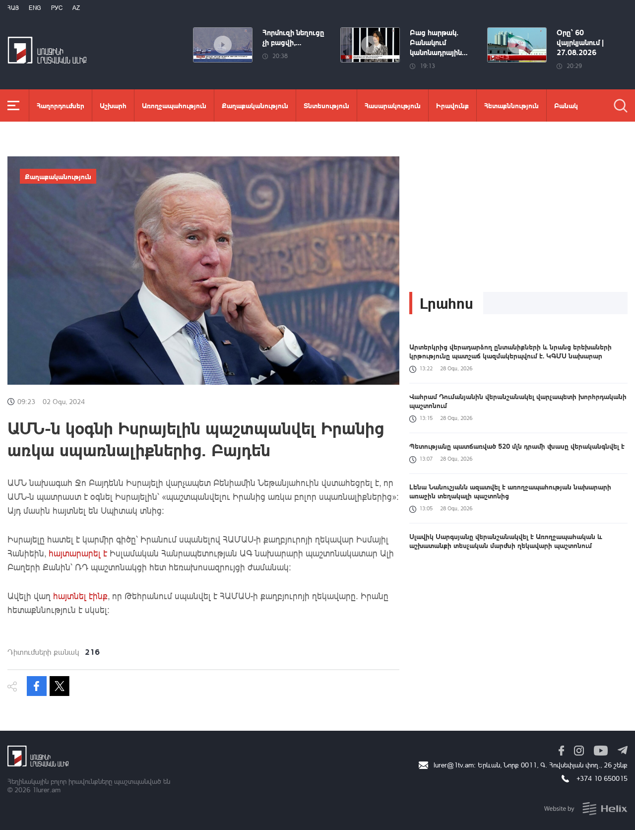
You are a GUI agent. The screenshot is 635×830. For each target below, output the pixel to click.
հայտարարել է (78, 553)
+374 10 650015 (602, 778)
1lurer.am (46, 789)
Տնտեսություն (326, 105)
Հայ (13, 7)
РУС (57, 7)
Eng (35, 7)
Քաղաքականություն (255, 105)
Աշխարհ (113, 105)
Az (76, 7)
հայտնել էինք (80, 595)
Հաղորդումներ (60, 105)
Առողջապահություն (174, 105)
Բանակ (566, 105)
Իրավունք (452, 105)
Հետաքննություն (511, 105)
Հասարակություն (393, 105)
